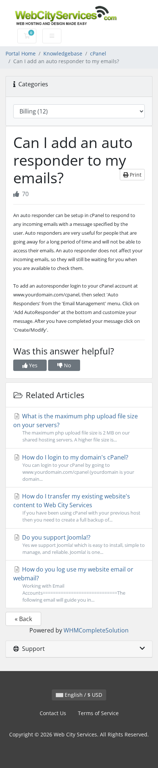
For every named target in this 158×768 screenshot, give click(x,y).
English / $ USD (82, 694)
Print (134, 174)
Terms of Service (98, 713)
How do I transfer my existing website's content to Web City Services (76, 507)
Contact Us (53, 713)
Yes (32, 365)
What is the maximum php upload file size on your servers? (75, 427)
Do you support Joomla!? (83, 544)
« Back (23, 619)
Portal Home (21, 53)
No (66, 365)
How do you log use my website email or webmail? (73, 584)
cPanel (98, 53)
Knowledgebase (62, 53)
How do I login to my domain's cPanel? (77, 467)
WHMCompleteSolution (96, 630)
